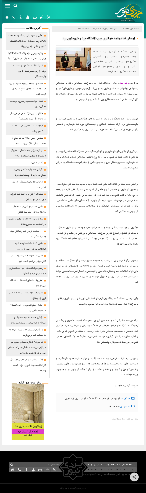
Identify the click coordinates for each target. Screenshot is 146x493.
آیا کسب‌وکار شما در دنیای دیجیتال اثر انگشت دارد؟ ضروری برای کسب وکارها (28, 365)
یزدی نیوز (124, 83)
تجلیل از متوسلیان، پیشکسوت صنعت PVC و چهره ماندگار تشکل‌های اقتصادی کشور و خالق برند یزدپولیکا (27, 41)
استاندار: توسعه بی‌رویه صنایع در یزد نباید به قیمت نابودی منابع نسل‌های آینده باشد (27, 88)
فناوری (68, 399)
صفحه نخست (112, 406)
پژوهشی (113, 399)
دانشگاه (90, 399)
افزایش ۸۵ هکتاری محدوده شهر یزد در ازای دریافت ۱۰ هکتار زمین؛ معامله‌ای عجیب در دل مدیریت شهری (27, 347)
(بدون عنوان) (37, 162)
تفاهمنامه (101, 399)
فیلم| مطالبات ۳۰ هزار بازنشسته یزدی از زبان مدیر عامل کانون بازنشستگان (29, 71)
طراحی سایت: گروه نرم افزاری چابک (73, 488)
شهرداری (79, 399)
